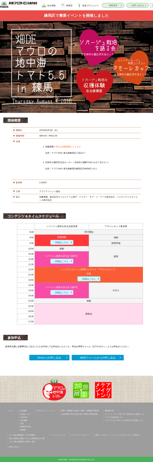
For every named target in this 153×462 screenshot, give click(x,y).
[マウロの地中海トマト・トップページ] (54, 390)
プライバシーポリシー (80, 435)
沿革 (22, 424)
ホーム (11, 411)
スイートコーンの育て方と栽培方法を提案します (125, 414)
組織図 (23, 430)
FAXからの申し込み (49, 357)
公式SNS (23, 417)
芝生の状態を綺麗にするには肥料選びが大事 (27, 438)
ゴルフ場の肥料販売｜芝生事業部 (21, 435)
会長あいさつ (25, 414)
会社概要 (23, 411)
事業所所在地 (25, 427)
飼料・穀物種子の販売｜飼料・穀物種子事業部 (80, 411)
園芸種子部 (109, 411)
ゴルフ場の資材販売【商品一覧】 (22, 442)
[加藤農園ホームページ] (81, 390)
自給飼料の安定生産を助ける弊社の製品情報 (80, 414)
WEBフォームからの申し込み (98, 357)
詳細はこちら (62, 242)
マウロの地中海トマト (114, 417)
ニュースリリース (58, 435)
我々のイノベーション (46, 411)
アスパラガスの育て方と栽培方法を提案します (124, 420)
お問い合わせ (137, 5)
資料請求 (113, 5)
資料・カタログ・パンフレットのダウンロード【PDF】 (117, 435)
